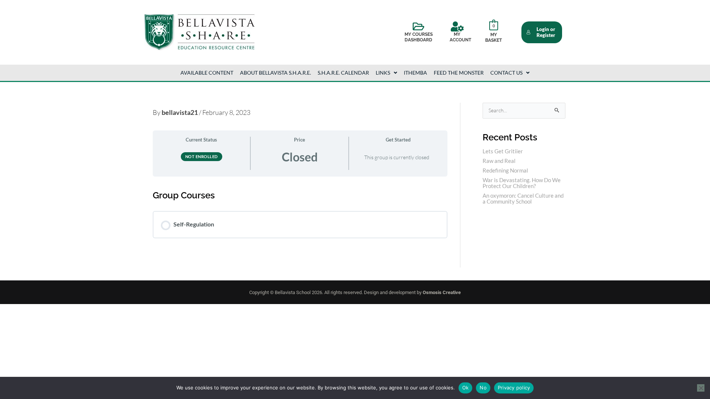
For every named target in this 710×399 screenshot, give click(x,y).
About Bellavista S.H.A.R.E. (275, 72)
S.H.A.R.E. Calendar (343, 72)
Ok (465, 388)
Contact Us (506, 72)
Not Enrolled (201, 156)
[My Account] (457, 26)
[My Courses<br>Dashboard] (418, 26)
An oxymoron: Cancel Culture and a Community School (523, 198)
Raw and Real (499, 160)
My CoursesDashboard (419, 37)
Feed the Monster (459, 72)
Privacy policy (514, 388)
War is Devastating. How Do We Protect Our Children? (522, 183)
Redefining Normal (505, 170)
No (483, 388)
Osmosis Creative (442, 292)
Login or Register (546, 32)
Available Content (206, 72)
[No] (700, 388)
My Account (460, 37)
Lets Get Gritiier (503, 151)
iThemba (415, 72)
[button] (386, 73)
